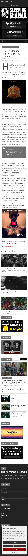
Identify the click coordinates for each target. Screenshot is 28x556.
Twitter (8, 243)
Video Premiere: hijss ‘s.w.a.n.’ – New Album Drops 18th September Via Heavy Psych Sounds (18, 405)
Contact (3, 499)
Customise (14, 542)
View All (23, 359)
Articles (2, 513)
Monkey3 (4, 60)
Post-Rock (16, 60)
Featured (14, 47)
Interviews (3, 510)
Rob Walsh (15, 58)
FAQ (2, 490)
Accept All (14, 549)
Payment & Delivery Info (6, 495)
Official (10, 241)
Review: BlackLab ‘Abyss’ (8, 312)
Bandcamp (21, 241)
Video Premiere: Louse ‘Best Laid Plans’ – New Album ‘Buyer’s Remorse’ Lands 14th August (18, 414)
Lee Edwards (14, 385)
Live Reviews (4, 515)
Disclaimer (3, 488)
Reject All (14, 546)
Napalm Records (9, 60)
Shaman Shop (4, 520)
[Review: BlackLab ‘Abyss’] (14, 297)
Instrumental (22, 58)
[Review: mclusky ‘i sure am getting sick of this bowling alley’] (14, 276)
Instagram (14, 243)
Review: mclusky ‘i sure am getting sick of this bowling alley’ (13, 291)
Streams (9, 377)
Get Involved (4, 492)
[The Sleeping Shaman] (2, 41)
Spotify (3, 243)
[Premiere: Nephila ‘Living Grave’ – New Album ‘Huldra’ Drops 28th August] (5, 395)
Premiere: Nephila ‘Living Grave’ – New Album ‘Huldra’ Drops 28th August (18, 397)
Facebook (15, 241)
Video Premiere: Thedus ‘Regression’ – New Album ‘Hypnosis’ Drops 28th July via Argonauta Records (13, 270)
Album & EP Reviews (7, 47)
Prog (19, 60)
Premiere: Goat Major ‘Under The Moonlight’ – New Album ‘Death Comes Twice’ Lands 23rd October (14, 382)
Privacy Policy (4, 497)
